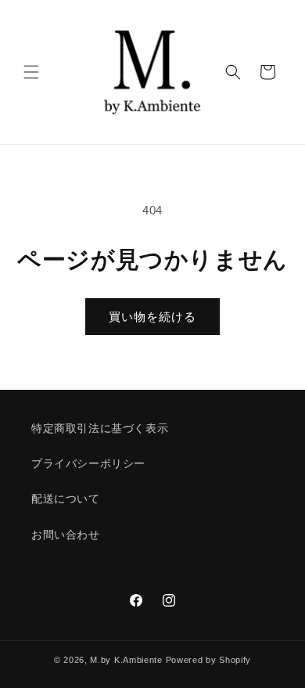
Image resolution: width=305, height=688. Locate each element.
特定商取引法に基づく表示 (99, 428)
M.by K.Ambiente (126, 660)
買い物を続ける (152, 316)
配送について (65, 498)
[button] (31, 72)
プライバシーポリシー (88, 463)
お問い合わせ (65, 534)
